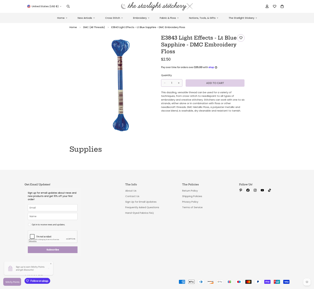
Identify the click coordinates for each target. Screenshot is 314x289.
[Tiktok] (269, 190)
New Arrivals (85, 18)
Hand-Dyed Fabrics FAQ (139, 213)
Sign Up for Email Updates (141, 201)
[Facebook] (248, 190)
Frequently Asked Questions (142, 207)
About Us (130, 190)
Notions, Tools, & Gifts (202, 18)
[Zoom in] (150, 41)
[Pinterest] (240, 190)
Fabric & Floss (168, 18)
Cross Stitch (112, 18)
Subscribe (52, 249)
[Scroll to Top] (307, 271)
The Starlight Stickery (241, 18)
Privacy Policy (190, 201)
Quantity (166, 75)
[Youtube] (262, 190)
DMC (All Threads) (94, 27)
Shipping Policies (192, 196)
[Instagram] (255, 190)
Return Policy (190, 190)
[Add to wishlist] (240, 38)
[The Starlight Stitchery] (157, 6)
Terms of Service (192, 207)
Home (61, 18)
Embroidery (140, 18)
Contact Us (132, 196)
